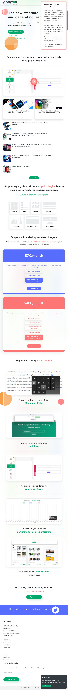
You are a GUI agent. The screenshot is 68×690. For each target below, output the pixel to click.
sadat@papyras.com (13, 633)
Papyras (33, 688)
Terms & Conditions (9, 645)
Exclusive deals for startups (16, 38)
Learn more (34, 289)
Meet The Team (7, 660)
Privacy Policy (7, 642)
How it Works (12, 35)
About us (6, 655)
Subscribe (11, 679)
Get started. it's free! (15, 32)
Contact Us (6, 647)
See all (34, 178)
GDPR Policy (6, 640)
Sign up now (34, 597)
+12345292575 (12, 631)
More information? (60, 682)
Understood (47, 686)
